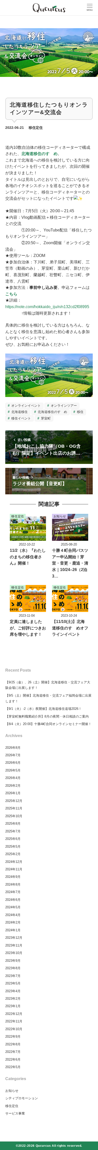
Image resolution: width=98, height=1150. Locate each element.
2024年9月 (13, 877)
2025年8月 (13, 823)
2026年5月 (13, 770)
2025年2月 (13, 854)
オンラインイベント (25, 405)
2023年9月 (13, 960)
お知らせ (11, 1091)
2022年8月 (13, 1044)
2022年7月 (13, 1052)
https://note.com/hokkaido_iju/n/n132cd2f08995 (47, 307)
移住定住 (36, 128)
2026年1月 (13, 793)
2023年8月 (13, 968)
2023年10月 (13, 953)
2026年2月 (13, 785)
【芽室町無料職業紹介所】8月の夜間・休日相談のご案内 (47, 716)
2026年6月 (13, 763)
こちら (11, 294)
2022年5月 (13, 1067)
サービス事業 (15, 1113)
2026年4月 (13, 778)
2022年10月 (13, 1029)
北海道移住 (19, 412)
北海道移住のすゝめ (39, 154)
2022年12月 (13, 1014)
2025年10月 (13, 816)
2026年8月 (13, 748)
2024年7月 (13, 892)
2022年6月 (13, 1059)
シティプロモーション (21, 1098)
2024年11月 (13, 869)
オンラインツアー (63, 405)
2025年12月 (13, 801)
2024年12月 (13, 862)
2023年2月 (13, 998)
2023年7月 (13, 976)
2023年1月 (13, 1006)
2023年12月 (13, 938)
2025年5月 (13, 846)
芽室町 (45, 418)
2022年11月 (13, 1021)
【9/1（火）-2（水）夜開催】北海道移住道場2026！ (43, 709)
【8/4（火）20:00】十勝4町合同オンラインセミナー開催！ (48, 724)
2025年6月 (13, 839)
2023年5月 (13, 983)
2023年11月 (13, 945)
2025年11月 (13, 808)
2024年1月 (13, 930)
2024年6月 (13, 900)
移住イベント (20, 418)
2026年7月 (13, 755)
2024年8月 (13, 884)
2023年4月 (13, 991)
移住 (79, 412)
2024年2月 (13, 922)
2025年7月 (13, 831)
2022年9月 (13, 1036)
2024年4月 (13, 915)
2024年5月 (13, 907)
